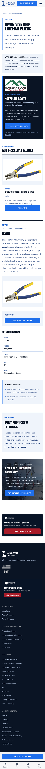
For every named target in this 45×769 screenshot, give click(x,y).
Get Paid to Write (8, 675)
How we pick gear (18, 447)
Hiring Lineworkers (9, 699)
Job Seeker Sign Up (27, 3)
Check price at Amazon (22, 320)
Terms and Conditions (10, 732)
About (4, 716)
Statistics (5, 691)
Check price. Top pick (22, 756)
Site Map (5, 720)
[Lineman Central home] (8, 3)
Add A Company (8, 703)
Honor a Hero (7, 744)
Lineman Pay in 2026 (10, 659)
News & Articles (8, 671)
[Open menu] (40, 3)
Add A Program (8, 615)
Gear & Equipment (15, 13)
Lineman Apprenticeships (12, 635)
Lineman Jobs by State (11, 667)
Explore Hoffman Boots (18, 126)
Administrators (8, 619)
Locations (6, 611)
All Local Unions (8, 740)
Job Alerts (6, 647)
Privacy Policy (7, 728)
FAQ (3, 687)
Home (4, 13)
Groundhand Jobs (9, 631)
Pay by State (6, 695)
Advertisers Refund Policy (12, 736)
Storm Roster (7, 643)
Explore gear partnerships (19, 493)
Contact (5, 724)
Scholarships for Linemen (12, 663)
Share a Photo (7, 679)
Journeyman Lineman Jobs (12, 639)
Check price (22, 208)
